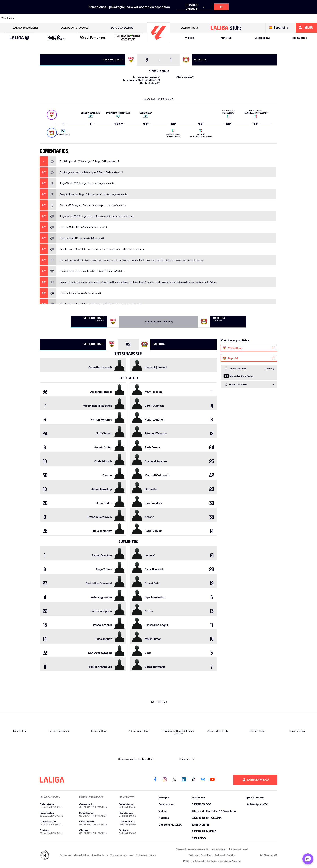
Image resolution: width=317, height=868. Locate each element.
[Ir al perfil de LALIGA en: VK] (203, 779)
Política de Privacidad (200, 855)
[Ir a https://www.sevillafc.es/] (282, 18)
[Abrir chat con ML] (307, 858)
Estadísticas (262, 37)
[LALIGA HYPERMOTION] (56, 37)
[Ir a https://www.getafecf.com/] (132, 18)
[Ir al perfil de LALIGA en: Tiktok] (193, 779)
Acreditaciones (100, 855)
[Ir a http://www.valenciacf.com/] (297, 18)
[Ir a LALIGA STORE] (226, 28)
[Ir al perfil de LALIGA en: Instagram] (164, 779)
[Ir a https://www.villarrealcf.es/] (313, 18)
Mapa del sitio (81, 855)
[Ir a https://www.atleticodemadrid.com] (41, 18)
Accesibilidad (219, 849)
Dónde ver (122, 27)
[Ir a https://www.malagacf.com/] (162, 18)
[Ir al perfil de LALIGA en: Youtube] (212, 779)
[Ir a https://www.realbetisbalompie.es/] (237, 18)
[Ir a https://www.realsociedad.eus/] (267, 18)
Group (190, 27)
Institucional (25, 27)
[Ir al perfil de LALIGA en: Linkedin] (184, 779)
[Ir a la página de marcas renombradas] (44, 855)
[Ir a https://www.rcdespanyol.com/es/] (222, 18)
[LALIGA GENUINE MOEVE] (128, 38)
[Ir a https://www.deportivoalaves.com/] (87, 18)
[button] (19, 38)
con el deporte (74, 27)
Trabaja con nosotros (121, 855)
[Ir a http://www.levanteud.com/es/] (147, 18)
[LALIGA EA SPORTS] (19, 38)
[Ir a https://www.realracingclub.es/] (177, 18)
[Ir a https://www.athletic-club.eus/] (26, 18)
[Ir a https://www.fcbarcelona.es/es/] (117, 18)
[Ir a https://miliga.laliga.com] (306, 28)
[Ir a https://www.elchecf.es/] (102, 18)
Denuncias (65, 855)
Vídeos (189, 37)
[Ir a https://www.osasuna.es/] (56, 18)
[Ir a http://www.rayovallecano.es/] (192, 18)
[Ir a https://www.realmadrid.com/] (252, 18)
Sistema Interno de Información (192, 849)
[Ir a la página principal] (158, 41)
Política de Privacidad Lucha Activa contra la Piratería (212, 861)
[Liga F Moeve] (92, 38)
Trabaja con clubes (146, 855)
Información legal (238, 849)
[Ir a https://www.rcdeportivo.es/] (207, 18)
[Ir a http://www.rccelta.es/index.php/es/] (71, 18)
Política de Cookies (225, 855)
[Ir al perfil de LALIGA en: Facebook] (155, 779)
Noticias (226, 37)
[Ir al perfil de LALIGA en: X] (174, 779)
